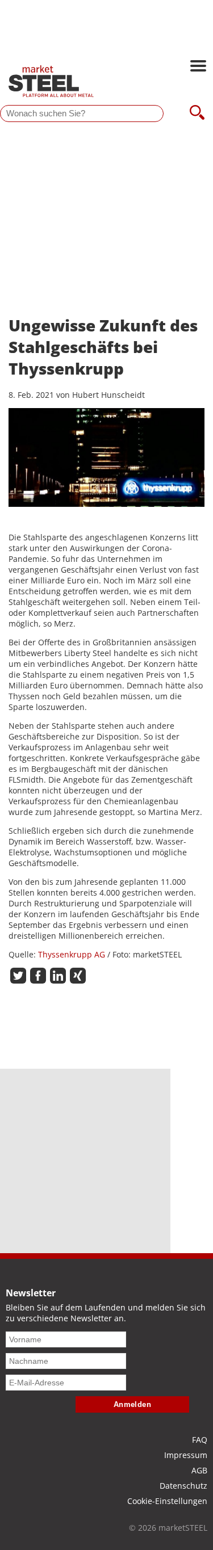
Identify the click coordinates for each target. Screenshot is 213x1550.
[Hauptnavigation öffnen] (198, 67)
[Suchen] (197, 113)
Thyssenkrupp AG (71, 954)
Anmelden (133, 1404)
